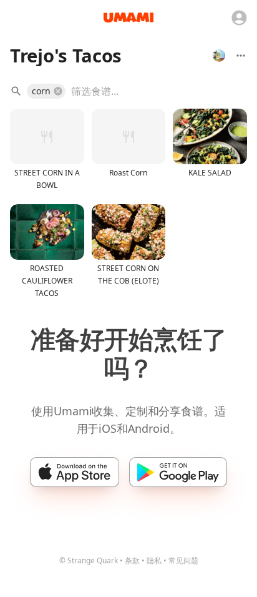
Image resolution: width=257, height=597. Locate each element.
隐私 (154, 560)
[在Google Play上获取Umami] (178, 472)
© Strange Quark (88, 560)
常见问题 (183, 560)
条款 (132, 560)
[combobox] (150, 91)
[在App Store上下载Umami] (74, 472)
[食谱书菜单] (240, 55)
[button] (46, 91)
